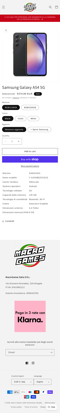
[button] (3, 7)
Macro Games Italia (18, 403)
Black (7, 118)
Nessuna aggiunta (14, 129)
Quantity (5, 136)
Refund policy (50, 403)
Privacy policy (16, 407)
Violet (20, 118)
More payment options (30, 166)
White (33, 118)
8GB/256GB (30, 107)
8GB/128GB (11, 107)
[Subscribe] (51, 352)
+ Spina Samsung (39, 129)
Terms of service (31, 407)
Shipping (15, 97)
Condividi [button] (9, 221)
